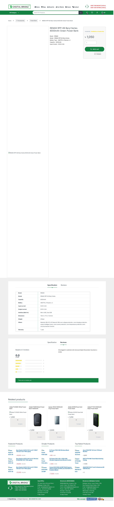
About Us (51, 7)
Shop (44, 7)
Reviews (64, 285)
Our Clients (60, 7)
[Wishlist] (92, 12)
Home (38, 7)
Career (69, 7)
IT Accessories (20, 20)
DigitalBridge (12, 499)
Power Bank (33, 20)
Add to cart (96, 49)
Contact (76, 7)
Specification (52, 285)
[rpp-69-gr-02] (27, 215)
